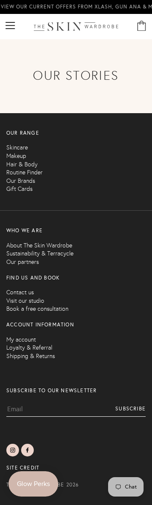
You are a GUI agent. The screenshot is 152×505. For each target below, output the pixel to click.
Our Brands (20, 181)
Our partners (22, 262)
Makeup (16, 156)
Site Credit (22, 468)
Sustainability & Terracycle (39, 253)
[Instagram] (12, 450)
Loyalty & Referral (29, 347)
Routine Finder (24, 172)
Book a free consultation (37, 308)
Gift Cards (19, 189)
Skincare (17, 147)
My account (21, 339)
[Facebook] (27, 450)
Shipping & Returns (30, 356)
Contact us (20, 292)
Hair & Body (22, 164)
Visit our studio (25, 300)
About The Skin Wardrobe (39, 245)
